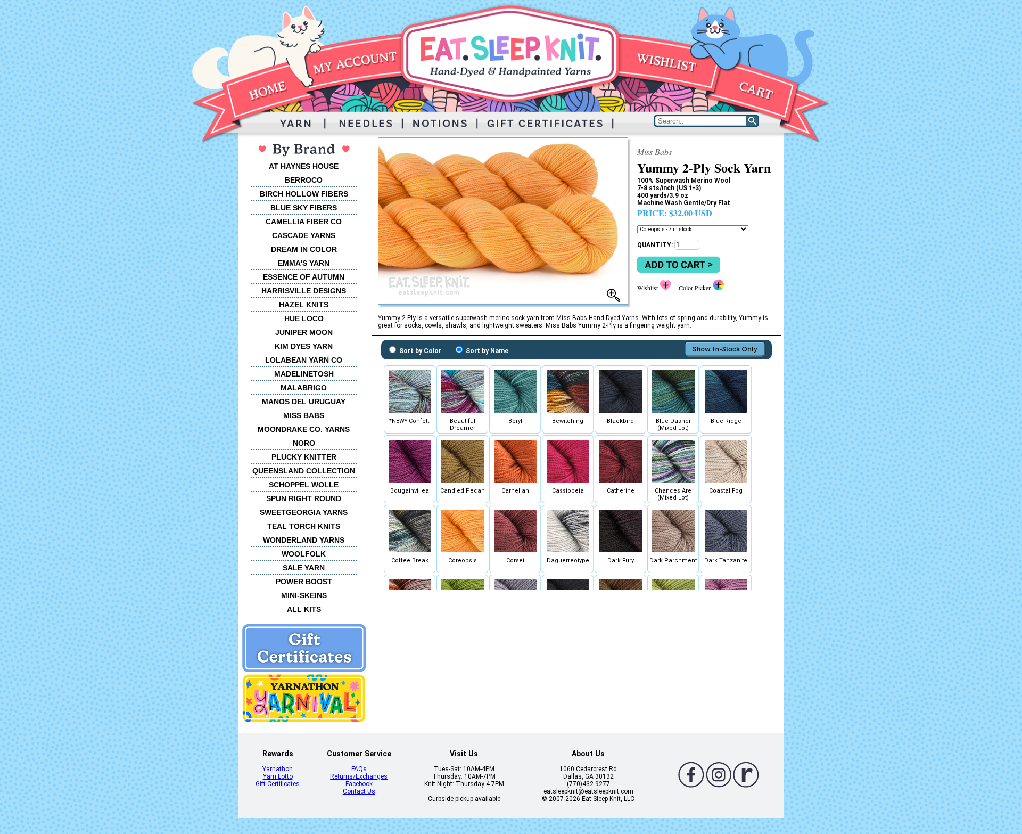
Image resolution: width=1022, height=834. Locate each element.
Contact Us (359, 791)
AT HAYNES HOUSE (304, 166)
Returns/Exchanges (359, 776)
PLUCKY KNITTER (303, 457)
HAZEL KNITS (303, 304)
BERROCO (304, 180)
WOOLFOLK (304, 554)
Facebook (359, 784)
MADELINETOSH (304, 374)
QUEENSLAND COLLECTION (303, 471)
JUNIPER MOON (304, 332)
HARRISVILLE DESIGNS (303, 291)
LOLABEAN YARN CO (303, 360)
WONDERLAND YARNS (303, 540)
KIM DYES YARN (304, 346)
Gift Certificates (278, 784)
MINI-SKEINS (304, 595)
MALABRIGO (304, 387)
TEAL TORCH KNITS (303, 526)
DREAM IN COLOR (304, 249)
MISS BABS (303, 415)
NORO (304, 443)
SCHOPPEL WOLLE (304, 484)
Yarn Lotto (278, 776)
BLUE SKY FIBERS (303, 207)
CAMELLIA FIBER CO (304, 221)
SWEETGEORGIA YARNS (304, 512)
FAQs (359, 769)
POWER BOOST (304, 581)
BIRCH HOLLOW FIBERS (304, 194)
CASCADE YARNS (303, 235)
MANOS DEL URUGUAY (303, 401)
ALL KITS (304, 609)
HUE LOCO (304, 318)
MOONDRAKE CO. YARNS (304, 429)
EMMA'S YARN (303, 263)
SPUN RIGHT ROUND (303, 498)
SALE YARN (304, 567)
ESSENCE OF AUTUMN (303, 277)
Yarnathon (277, 769)
